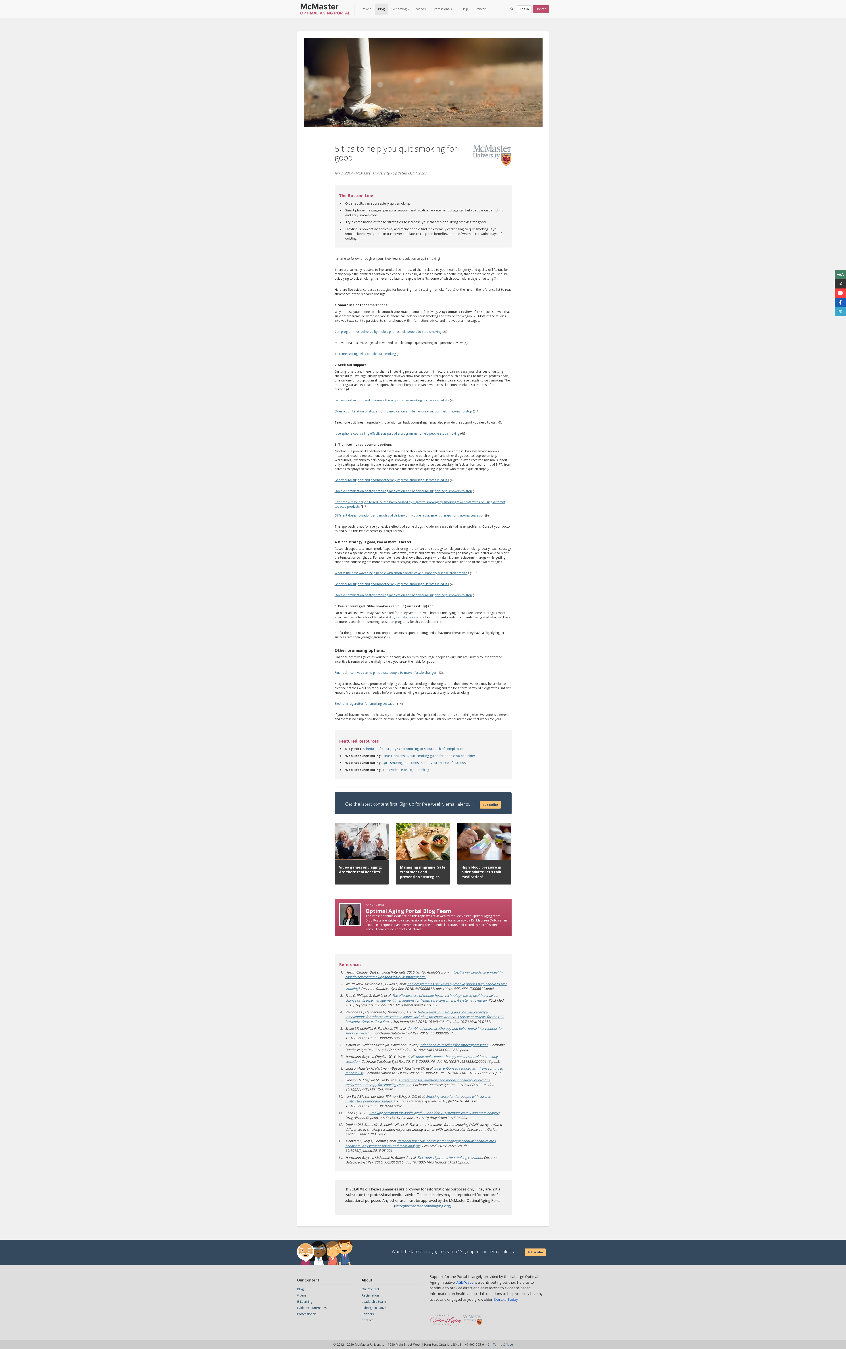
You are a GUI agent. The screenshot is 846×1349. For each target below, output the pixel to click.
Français (481, 9)
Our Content (370, 1289)
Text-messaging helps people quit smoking (365, 354)
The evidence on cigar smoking (405, 769)
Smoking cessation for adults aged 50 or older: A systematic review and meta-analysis (434, 1113)
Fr (840, 311)
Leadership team (374, 1301)
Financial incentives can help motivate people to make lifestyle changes (386, 672)
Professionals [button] (442, 9)
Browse (365, 9)
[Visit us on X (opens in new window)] (840, 283)
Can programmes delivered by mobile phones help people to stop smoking (388, 331)
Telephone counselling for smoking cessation (454, 1045)
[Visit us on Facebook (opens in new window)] (840, 302)
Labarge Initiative (374, 1308)
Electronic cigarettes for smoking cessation (365, 703)
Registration (370, 1295)
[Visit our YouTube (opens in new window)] (840, 293)
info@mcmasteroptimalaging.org (422, 1206)
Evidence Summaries (312, 1308)
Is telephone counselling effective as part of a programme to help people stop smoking (397, 433)
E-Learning (304, 1301)
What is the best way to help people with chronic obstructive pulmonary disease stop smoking (402, 573)
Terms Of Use (503, 1344)
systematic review (405, 617)
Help (465, 9)
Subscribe (490, 805)
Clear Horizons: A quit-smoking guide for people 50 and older (428, 755)
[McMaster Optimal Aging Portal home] (445, 1318)
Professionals (307, 1314)
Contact (367, 1320)
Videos (421, 9)
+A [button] (840, 274)
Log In (524, 9)
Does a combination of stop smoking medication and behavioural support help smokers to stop (403, 411)
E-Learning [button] (399, 9)
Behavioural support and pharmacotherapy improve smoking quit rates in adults (392, 400)
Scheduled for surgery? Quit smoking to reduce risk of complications (414, 748)
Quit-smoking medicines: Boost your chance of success (424, 762)
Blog (381, 9)
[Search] (512, 9)
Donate (540, 9)
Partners (368, 1314)
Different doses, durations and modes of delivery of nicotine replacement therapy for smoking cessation (409, 515)
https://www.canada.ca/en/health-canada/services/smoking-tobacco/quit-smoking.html (424, 974)
